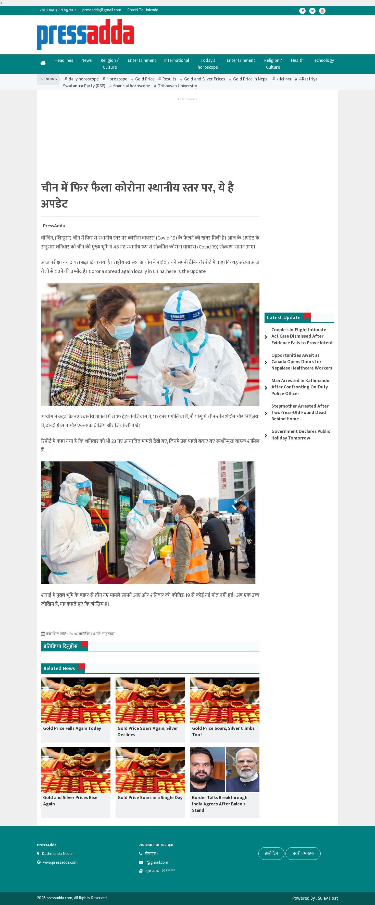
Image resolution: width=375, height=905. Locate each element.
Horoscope (117, 79)
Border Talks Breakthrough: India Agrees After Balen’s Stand (220, 804)
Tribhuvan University (177, 86)
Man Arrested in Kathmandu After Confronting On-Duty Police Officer (300, 387)
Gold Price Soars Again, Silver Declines (148, 732)
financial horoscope (131, 86)
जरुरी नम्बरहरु (303, 853)
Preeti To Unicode (142, 10)
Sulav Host (328, 898)
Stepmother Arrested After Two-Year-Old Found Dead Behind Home (300, 412)
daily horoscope (84, 79)
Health (297, 60)
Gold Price (145, 79)
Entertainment (142, 60)
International (176, 60)
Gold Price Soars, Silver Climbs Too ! (223, 732)
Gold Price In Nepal (251, 79)
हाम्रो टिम (271, 853)
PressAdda (54, 226)
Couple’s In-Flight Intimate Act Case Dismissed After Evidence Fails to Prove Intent (302, 336)
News (86, 60)
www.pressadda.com (60, 862)
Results (169, 79)
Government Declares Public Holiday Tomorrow (300, 435)
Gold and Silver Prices (204, 79)
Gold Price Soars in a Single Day (150, 798)
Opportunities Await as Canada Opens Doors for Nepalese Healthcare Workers (301, 362)
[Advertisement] (171, 30)
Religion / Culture (110, 64)
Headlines (64, 60)
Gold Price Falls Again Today (72, 728)
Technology (323, 60)
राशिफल (284, 79)
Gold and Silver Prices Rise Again (70, 801)
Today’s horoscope (208, 64)
